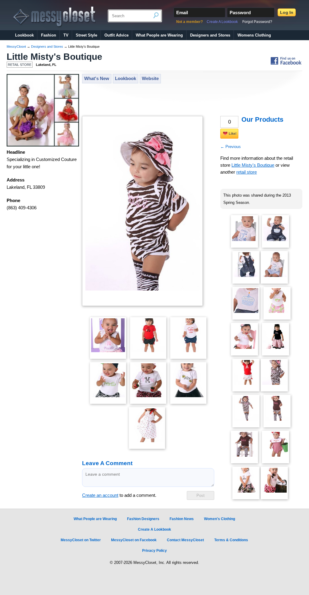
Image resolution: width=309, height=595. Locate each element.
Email (182, 12)
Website (150, 78)
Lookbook (24, 35)
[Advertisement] (192, 100)
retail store (246, 172)
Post (200, 495)
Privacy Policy (154, 550)
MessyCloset (16, 46)
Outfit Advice (116, 35)
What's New (96, 78)
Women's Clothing (219, 519)
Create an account (100, 495)
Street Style (86, 35)
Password (240, 12)
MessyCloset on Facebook (134, 540)
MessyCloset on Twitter (81, 540)
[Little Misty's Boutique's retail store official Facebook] (286, 64)
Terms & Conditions (231, 540)
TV (65, 35)
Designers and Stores (210, 35)
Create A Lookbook (222, 22)
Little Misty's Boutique (54, 57)
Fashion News (182, 519)
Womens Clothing (254, 35)
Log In (286, 12)
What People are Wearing (159, 35)
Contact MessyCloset (185, 540)
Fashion (48, 35)
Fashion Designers (143, 519)
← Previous (230, 146)
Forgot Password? (257, 22)
